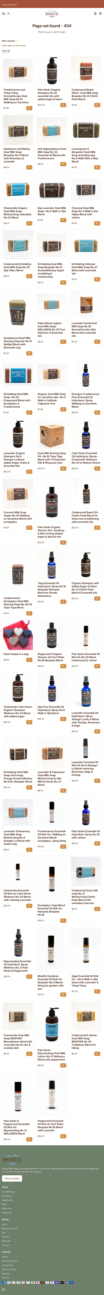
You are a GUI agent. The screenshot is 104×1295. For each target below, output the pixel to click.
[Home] (52, 13)
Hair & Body (7, 1196)
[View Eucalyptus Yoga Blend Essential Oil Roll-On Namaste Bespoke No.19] (52, 879)
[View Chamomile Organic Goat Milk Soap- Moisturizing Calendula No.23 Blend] (18, 189)
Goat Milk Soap (8, 1192)
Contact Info (7, 1265)
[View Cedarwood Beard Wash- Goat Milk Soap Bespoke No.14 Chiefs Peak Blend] (86, 71)
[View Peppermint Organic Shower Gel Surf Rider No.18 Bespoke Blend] (52, 635)
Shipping (6, 1273)
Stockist (5, 1237)
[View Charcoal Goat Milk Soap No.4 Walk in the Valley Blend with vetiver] (86, 189)
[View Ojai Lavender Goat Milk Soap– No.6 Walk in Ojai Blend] (52, 189)
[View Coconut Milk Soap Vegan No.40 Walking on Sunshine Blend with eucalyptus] (18, 493)
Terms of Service (9, 1269)
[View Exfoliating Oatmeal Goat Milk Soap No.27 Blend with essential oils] (86, 245)
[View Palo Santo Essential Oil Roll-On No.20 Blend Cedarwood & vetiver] (86, 635)
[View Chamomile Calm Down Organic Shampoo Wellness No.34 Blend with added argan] (18, 688)
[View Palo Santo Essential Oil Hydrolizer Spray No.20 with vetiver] (86, 812)
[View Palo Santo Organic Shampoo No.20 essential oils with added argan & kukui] (52, 71)
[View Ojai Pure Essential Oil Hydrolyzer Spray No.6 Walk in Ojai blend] (52, 688)
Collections (6, 1213)
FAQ (3, 1233)
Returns (5, 1278)
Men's (4, 1204)
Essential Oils (7, 1200)
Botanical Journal (9, 1228)
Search (5, 1257)
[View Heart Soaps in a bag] (18, 635)
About (4, 1224)
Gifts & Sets (7, 1208)
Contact (5, 1245)
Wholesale (6, 1241)
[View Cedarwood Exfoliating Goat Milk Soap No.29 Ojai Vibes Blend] (18, 245)
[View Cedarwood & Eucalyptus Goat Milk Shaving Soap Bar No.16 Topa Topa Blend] (18, 571)
